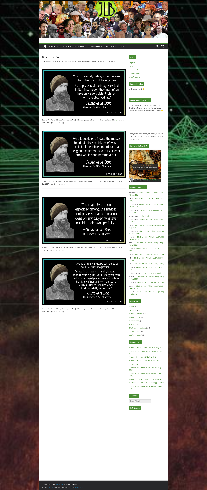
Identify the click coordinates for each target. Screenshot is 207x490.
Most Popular (134, 321)
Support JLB (110, 46)
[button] (59, 46)
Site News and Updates (137, 328)
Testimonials (79, 46)
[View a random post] (162, 46)
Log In (121, 46)
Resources (53, 46)
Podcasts (132, 324)
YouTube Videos (135, 335)
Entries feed (133, 70)
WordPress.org (134, 77)
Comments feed (134, 73)
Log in (131, 66)
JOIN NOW (67, 46)
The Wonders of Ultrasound (151, 273)
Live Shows (133, 310)
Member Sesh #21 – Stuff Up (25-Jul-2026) (149, 264)
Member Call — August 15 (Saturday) (150, 282)
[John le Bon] (103, 2)
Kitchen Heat (144, 216)
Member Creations (136, 314)
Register (132, 63)
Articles (131, 307)
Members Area (94, 46)
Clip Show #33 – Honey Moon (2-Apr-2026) (149, 254)
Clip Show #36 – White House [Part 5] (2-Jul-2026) (146, 383)
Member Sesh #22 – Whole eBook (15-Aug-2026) (146, 348)
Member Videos (134, 317)
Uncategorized (134, 331)
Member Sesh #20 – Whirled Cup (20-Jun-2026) (146, 379)
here (116, 120)
